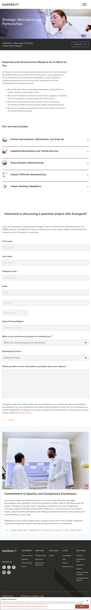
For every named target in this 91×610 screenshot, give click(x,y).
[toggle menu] (84, 4)
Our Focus (39, 550)
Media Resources (68, 566)
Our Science (54, 550)
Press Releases (67, 555)
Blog (64, 559)
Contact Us (80, 44)
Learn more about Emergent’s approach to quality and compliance (46, 530)
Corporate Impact (27, 563)
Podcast (65, 563)
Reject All (82, 606)
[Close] (87, 600)
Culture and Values (27, 555)
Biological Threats (40, 555)
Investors (79, 569)
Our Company (27, 550)
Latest (65, 550)
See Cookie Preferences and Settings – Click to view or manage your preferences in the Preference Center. (24, 606)
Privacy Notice (8, 596)
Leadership (25, 559)
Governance (80, 565)
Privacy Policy (25, 412)
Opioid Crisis (39, 559)
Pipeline (51, 555)
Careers (24, 566)
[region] (45, 603)
